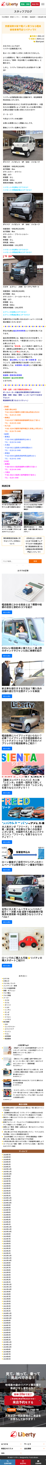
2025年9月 (7, 1176)
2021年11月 (7, 1287)
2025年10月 (7, 1174)
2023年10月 (7, 1231)
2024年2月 (7, 1222)
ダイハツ (8, 1005)
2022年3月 (7, 1277)
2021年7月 (7, 1296)
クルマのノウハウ (9, 983)
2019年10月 (7, 1347)
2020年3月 (7, 1335)
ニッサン (8, 1010)
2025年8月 (7, 1179)
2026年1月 (7, 1167)
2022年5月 (7, 1272)
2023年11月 (7, 1229)
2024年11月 (7, 1200)
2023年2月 (7, 1251)
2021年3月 (7, 1306)
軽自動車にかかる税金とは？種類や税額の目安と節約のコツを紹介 (22, 605)
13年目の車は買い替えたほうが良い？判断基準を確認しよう (23, 1141)
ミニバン (8, 1031)
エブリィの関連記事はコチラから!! (16, 314)
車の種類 (25, 17)
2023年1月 (7, 1253)
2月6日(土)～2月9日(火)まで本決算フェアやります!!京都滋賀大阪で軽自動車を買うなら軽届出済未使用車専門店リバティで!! (34, 545)
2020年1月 (7, 1340)
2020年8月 (7, 1323)
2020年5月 (7, 1330)
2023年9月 (7, 1234)
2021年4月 (7, 1304)
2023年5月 (7, 1243)
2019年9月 (7, 1349)
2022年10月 (7, 1260)
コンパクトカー (10, 1027)
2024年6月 (7, 1212)
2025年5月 (7, 1186)
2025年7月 (7, 1181)
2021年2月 (7, 1308)
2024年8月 (7, 1207)
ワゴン (7, 1034)
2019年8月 (7, 1352)
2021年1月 (7, 1311)
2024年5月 (7, 1215)
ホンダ (7, 1012)
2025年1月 (7, 1195)
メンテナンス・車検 (10, 986)
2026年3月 (7, 1162)
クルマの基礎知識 (9, 988)
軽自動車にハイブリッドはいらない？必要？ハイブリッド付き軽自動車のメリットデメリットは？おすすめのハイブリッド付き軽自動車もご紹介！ (22, 739)
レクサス (8, 1019)
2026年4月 (7, 1159)
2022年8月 (7, 1265)
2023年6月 (7, 1241)
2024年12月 (7, 1198)
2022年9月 (7, 1263)
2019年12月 (7, 1342)
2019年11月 (7, 1344)
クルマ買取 (7, 995)
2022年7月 (7, 1267)
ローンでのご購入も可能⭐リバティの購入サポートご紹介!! (22, 959)
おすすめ (6, 978)
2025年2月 (7, 1193)
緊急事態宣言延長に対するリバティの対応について (12, 541)
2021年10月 (7, 1289)
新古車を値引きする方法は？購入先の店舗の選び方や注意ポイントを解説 (22, 689)
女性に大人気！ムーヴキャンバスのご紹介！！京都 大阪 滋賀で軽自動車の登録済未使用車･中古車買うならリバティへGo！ (22, 913)
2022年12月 (7, 1255)
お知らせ (6, 981)
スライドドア (9, 1029)
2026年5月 (7, 1157)
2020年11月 (7, 1316)
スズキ (7, 1000)
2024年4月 (7, 1217)
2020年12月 (7, 1313)
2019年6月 (7, 1356)
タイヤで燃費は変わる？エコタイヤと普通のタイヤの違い (22, 1115)
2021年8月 (7, 1294)
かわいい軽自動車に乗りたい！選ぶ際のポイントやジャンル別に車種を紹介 (22, 649)
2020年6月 (7, 1328)
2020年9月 (7, 1320)
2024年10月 (7, 1203)
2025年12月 (7, 1169)
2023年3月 (7, 1248)
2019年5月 (7, 1359)
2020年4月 (7, 1332)
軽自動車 (32, 17)
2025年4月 (7, 1188)
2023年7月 (7, 1239)
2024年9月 (7, 1205)
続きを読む (7, 612)
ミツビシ (8, 1017)
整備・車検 (25, 4)
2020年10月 (7, 1318)
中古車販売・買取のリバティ (11, 17)
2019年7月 (7, 1354)
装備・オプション (9, 990)
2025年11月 (7, 1171)
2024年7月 (7, 1210)
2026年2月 (7, 1164)
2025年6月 (7, 1183)
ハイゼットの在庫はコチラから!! (15, 187)
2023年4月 (7, 1246)
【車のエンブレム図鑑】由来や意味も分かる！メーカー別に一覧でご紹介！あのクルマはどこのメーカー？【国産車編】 (28, 1061)
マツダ (7, 1014)
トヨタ (7, 1007)
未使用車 (8, 1036)
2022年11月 (7, 1258)
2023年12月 (7, 1227)
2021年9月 (7, 1291)
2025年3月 (7, 1191)
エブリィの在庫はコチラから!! (15, 312)
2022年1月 (7, 1282)
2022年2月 (7, 1279)
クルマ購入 (7, 993)
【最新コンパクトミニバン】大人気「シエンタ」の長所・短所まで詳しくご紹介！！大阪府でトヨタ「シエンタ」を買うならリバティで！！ (22, 783)
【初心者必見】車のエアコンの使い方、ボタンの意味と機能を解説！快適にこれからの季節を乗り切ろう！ (28, 1071)
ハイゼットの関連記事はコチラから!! (17, 190)
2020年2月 (7, 1337)
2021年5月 (7, 1301)
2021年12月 (7, 1284)
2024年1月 (7, 1224)
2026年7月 (7, 1155)
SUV (6, 1024)
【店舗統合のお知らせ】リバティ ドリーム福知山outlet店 (23, 1112)
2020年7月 (7, 1325)
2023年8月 (7, 1236)
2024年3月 (7, 1219)
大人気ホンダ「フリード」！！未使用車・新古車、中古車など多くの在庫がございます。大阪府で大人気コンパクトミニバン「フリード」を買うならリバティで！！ (23, 831)
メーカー (6, 998)
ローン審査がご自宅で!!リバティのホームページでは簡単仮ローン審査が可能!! (22, 863)
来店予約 (35, 4)
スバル (7, 1002)
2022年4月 (7, 1275)
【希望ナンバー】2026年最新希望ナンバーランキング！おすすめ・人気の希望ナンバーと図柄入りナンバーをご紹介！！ (28, 1050)
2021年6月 (7, 1299)
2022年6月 (7, 1270)
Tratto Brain (33, 1457)
